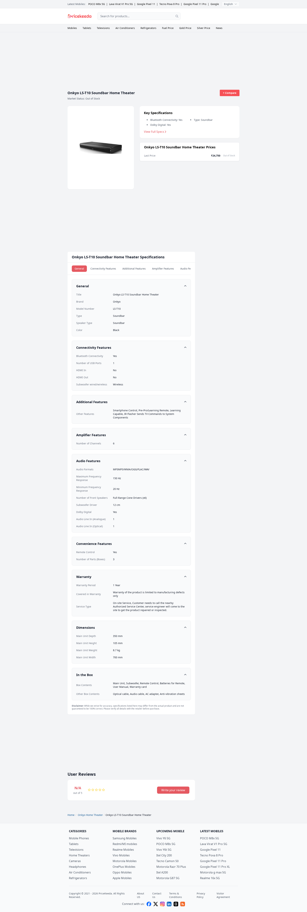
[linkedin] (169, 904)
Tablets (87, 28)
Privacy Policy (201, 895)
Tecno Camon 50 (167, 861)
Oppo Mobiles (122, 872)
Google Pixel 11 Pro (195, 4)
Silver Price (203, 28)
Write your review (173, 790)
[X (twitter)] (155, 904)
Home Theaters (79, 855)
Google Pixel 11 (146, 4)
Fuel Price (168, 28)
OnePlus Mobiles (124, 867)
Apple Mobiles (122, 878)
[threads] (176, 904)
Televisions (103, 28)
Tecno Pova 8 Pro (169, 4)
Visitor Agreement (223, 895)
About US (140, 895)
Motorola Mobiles (125, 861)
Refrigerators (148, 28)
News (219, 28)
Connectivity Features (103, 268)
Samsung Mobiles (125, 838)
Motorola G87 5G (167, 878)
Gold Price (185, 28)
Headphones (77, 867)
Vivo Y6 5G (163, 838)
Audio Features (189, 268)
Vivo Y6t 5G (163, 850)
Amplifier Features (163, 268)
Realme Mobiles (123, 850)
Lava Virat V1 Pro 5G (121, 4)
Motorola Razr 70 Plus (171, 867)
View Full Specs (154, 132)
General (79, 268)
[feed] (182, 904)
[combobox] (139, 16)
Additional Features (134, 268)
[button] (131, 286)
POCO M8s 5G (165, 844)
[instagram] (162, 904)
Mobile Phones (79, 838)
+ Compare (229, 93)
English (228, 4)
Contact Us (156, 895)
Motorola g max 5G (213, 872)
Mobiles (72, 28)
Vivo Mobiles (121, 855)
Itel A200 (162, 872)
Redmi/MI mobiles (125, 844)
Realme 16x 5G (210, 878)
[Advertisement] (212, 15)
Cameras (75, 861)
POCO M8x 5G (96, 4)
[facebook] (149, 904)
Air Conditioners (125, 28)
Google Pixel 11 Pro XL (215, 867)
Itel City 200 (164, 855)
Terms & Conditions (175, 895)
